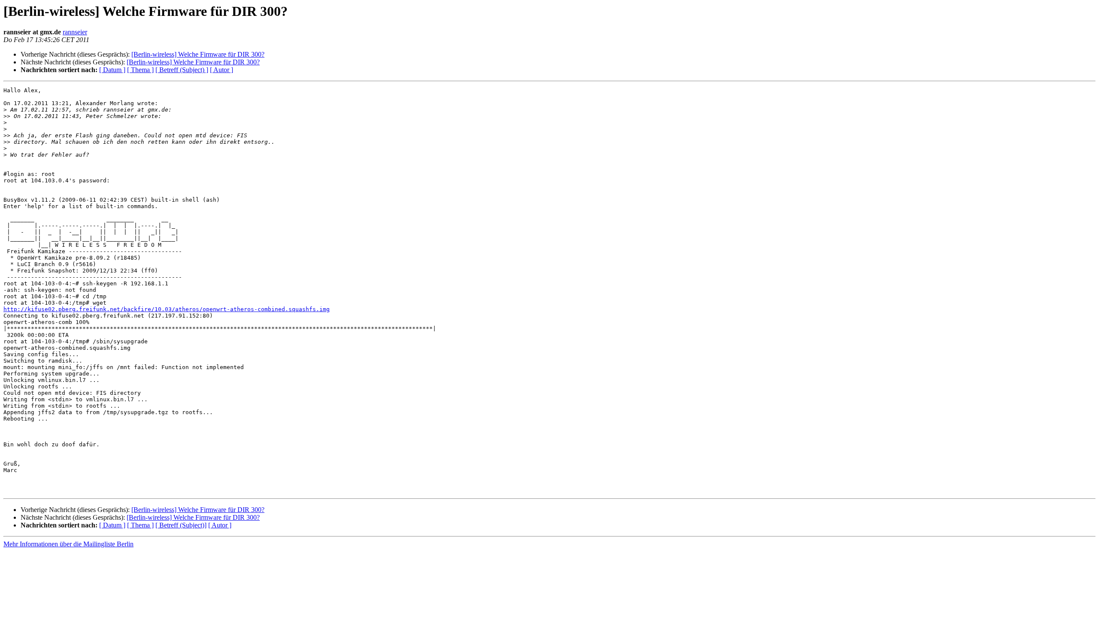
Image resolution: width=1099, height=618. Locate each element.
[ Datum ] (112, 69)
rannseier (75, 32)
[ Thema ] (140, 69)
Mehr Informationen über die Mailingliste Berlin (68, 544)
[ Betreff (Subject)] (180, 525)
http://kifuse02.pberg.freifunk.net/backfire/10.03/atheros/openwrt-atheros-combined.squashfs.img (166, 309)
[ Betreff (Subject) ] (181, 69)
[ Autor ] (221, 69)
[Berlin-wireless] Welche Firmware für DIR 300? (197, 54)
